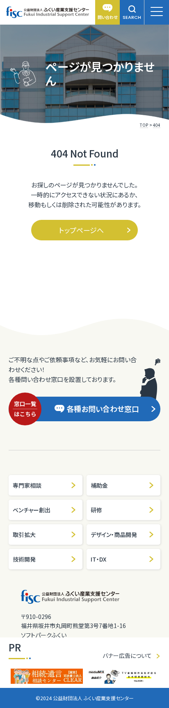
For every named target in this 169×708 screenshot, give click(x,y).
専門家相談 (27, 485)
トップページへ (81, 230)
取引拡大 (24, 534)
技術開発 (24, 559)
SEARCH (132, 17)
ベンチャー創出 (31, 510)
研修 (96, 510)
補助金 (99, 485)
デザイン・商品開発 (114, 534)
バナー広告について (127, 655)
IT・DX (98, 559)
